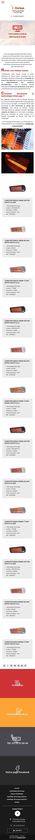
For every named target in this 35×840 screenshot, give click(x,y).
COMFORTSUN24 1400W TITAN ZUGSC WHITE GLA (17, 402)
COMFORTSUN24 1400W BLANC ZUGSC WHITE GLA (17, 362)
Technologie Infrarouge (16, 791)
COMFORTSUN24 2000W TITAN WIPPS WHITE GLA (17, 643)
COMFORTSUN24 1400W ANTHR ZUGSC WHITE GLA (17, 442)
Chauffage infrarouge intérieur (17, 796)
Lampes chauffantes (16, 794)
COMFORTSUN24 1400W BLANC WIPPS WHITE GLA (17, 241)
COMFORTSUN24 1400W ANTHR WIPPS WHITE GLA (17, 322)
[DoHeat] (17, 9)
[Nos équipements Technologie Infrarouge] (17, 189)
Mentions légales (14, 836)
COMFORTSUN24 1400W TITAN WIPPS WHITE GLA (17, 282)
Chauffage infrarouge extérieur (17, 799)
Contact (16, 802)
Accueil (16, 788)
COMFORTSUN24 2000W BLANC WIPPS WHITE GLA (17, 603)
